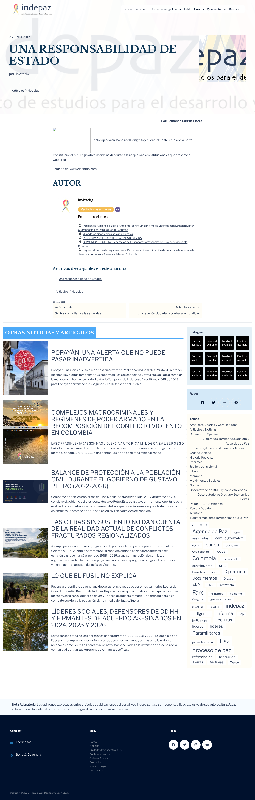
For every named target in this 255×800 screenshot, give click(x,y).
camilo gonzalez (229, 538)
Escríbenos (23, 742)
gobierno (236, 593)
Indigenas (201, 613)
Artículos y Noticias (25, 90)
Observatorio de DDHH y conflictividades (218, 490)
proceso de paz (211, 650)
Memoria (196, 476)
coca (221, 551)
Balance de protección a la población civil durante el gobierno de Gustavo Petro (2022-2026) (115, 479)
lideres (197, 626)
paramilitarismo (202, 642)
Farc (198, 592)
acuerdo (199, 524)
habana (214, 606)
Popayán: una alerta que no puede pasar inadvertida (108, 356)
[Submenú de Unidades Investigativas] (180, 9)
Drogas (228, 578)
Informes (196, 462)
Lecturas (223, 619)
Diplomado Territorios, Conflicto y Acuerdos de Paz (225, 441)
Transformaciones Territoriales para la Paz (219, 518)
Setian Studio (62, 792)
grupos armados (220, 599)
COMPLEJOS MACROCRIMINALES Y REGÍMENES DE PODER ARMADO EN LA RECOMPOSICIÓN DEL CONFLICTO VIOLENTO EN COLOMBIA (116, 422)
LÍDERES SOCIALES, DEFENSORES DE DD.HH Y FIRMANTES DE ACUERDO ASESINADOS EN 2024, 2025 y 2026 (116, 618)
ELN (196, 584)
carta (195, 545)
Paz (225, 641)
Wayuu (234, 662)
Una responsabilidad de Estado (80, 279)
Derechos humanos (205, 572)
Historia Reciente (201, 457)
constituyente (202, 566)
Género (239, 448)
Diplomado (234, 571)
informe (224, 613)
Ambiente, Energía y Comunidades (213, 425)
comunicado (230, 559)
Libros (194, 471)
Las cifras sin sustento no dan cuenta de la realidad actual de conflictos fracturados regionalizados (115, 529)
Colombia (204, 558)
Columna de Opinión (204, 434)
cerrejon (232, 545)
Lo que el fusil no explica (94, 575)
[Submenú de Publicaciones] (203, 9)
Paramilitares (206, 633)
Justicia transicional (203, 466)
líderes (216, 626)
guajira (197, 606)
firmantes (217, 593)
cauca (212, 545)
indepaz (235, 605)
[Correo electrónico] (117, 209)
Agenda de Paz (209, 531)
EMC (210, 585)
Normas (195, 485)
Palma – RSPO (200, 504)
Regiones (216, 504)
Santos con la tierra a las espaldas (78, 313)
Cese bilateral (201, 551)
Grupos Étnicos (200, 453)
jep (242, 614)
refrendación (202, 657)
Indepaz (33, 792)
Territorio (196, 513)
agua (237, 532)
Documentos (204, 578)
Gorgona (198, 599)
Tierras (197, 662)
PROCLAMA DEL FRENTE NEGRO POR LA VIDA (112, 237)
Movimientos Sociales (205, 480)
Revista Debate (200, 508)
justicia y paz (200, 620)
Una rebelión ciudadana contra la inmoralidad (169, 313)
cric (222, 565)
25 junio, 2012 (59, 302)
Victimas (216, 662)
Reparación (227, 657)
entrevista (227, 585)
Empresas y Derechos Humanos (212, 448)
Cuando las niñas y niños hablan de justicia (108, 233)
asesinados (200, 538)
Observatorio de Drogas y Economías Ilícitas (223, 497)
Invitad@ (85, 200)
